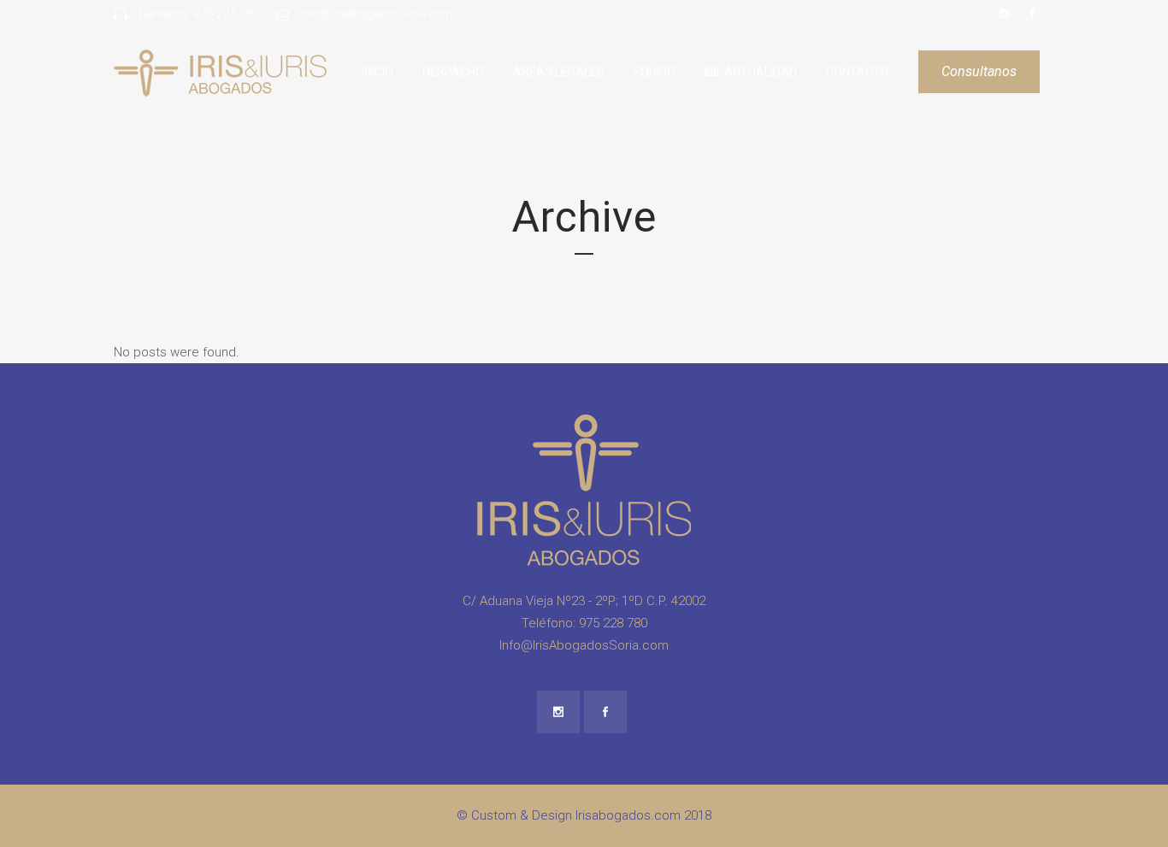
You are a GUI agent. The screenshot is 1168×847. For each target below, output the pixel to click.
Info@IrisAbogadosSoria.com (376, 14)
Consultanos (979, 71)
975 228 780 (226, 14)
